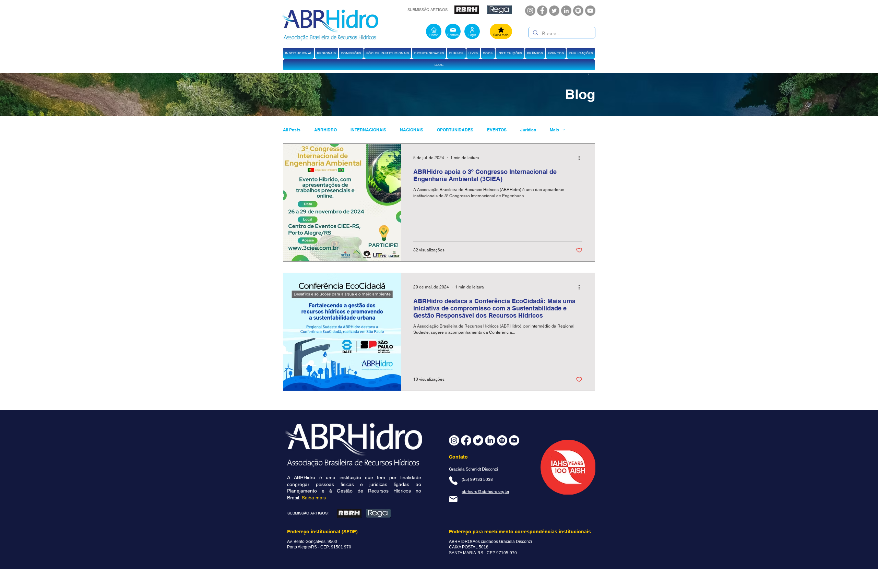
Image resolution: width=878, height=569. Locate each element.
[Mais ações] (581, 158)
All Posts (291, 129)
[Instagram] (530, 10)
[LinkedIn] (566, 10)
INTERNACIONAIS (368, 129)
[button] (298, 53)
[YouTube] (590, 10)
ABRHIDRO (325, 129)
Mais (554, 129)
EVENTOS (497, 129)
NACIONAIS (411, 129)
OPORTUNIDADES (455, 129)
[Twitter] (554, 10)
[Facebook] (542, 10)
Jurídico (528, 129)
